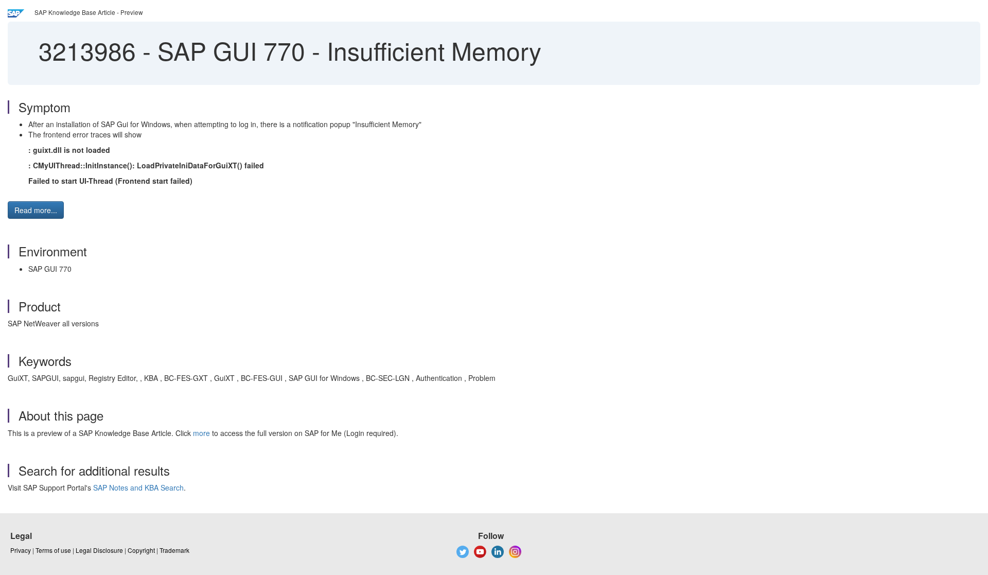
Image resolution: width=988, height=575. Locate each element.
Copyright (141, 550)
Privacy (20, 550)
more (201, 433)
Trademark (174, 550)
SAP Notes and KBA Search (138, 487)
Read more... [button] (35, 210)
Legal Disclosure (99, 550)
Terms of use (53, 550)
